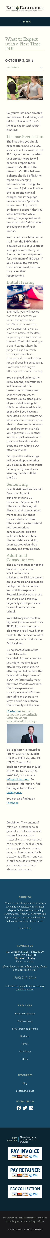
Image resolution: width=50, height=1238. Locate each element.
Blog (25, 1083)
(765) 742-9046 (25, 978)
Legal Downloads (25, 1090)
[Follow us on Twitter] (25, 1108)
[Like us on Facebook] (19, 1108)
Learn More (25, 928)
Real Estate (25, 1051)
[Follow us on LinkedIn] (31, 1108)
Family (25, 1043)
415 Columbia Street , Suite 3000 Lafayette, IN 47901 (25, 953)
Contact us (14, 711)
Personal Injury (25, 1021)
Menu (26, 21)
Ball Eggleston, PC (25, 8)
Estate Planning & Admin (25, 1028)
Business (25, 1036)
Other (25, 1059)
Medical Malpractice (25, 1013)
